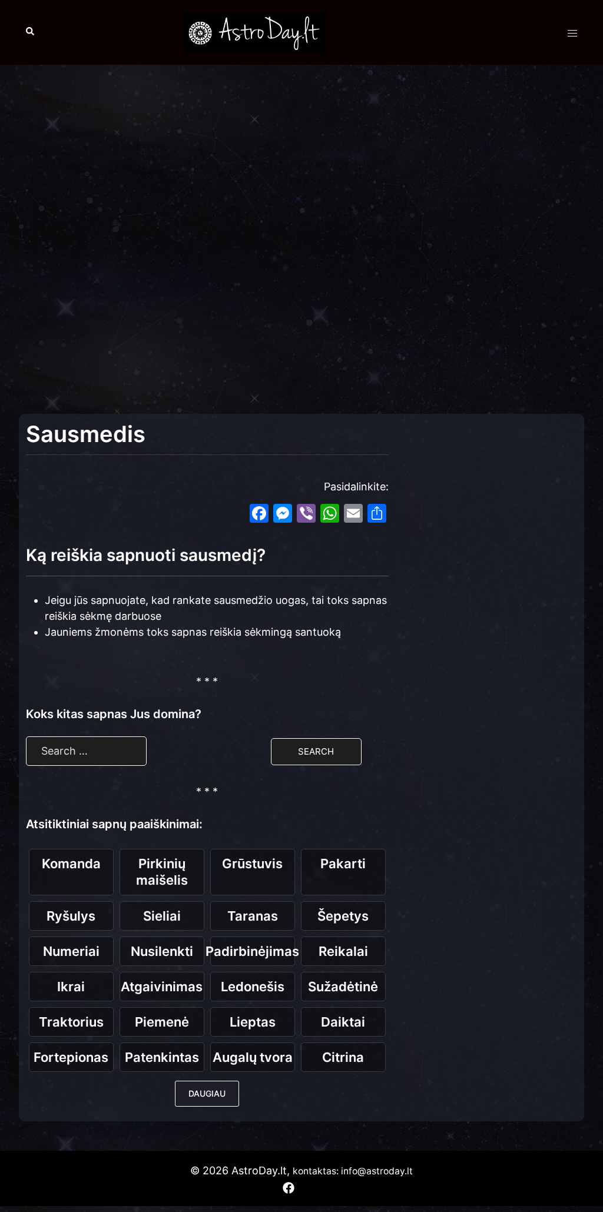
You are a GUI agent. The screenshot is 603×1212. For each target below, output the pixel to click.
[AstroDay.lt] (254, 31)
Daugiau (207, 1093)
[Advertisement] (301, 159)
